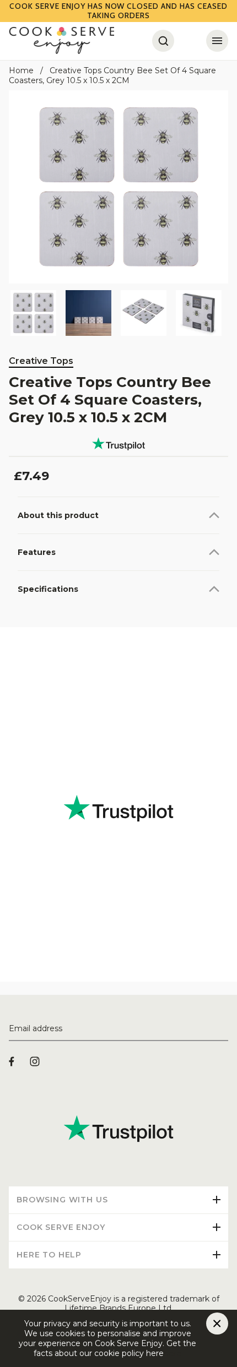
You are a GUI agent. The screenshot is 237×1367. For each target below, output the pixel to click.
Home (21, 70)
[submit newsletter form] (223, 1029)
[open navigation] (217, 41)
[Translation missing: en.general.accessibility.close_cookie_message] (217, 1323)
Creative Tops (41, 361)
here (172, 1353)
